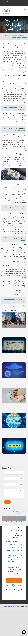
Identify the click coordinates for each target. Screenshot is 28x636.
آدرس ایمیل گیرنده (15, 122)
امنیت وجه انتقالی (10, 267)
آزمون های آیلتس (13, 146)
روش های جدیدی (21, 51)
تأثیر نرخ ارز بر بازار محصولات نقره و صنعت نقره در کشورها (14, 518)
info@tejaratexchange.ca (11, 1)
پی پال (8, 84)
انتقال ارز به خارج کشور (16, 306)
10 (6, 521)
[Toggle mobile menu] (25, 9)
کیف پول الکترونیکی (19, 163)
